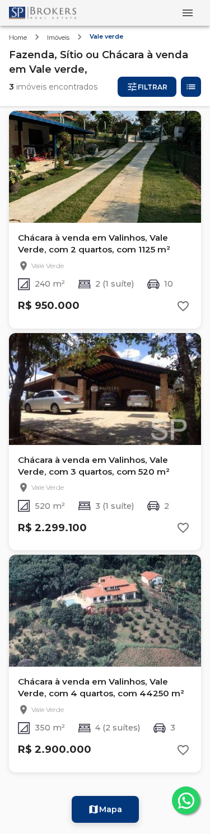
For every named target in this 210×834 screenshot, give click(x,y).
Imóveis (58, 37)
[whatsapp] (186, 800)
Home (18, 37)
